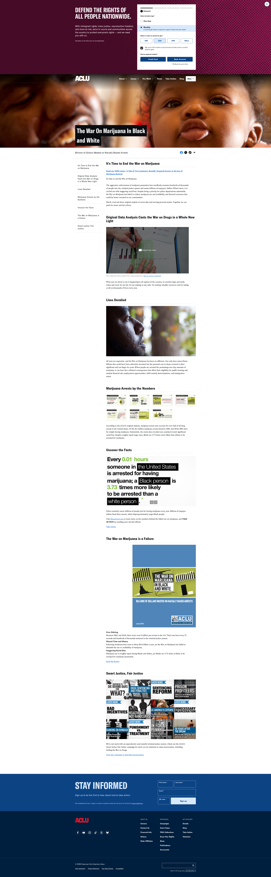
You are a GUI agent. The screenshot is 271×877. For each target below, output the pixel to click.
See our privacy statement (152, 276)
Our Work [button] (147, 79)
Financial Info (146, 832)
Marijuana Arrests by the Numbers (88, 198)
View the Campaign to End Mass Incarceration (125, 755)
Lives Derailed (84, 189)
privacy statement (137, 803)
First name (162, 782)
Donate (185, 824)
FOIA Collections (167, 832)
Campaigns (164, 824)
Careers (143, 824)
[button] (190, 153)
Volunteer (187, 837)
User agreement (80, 868)
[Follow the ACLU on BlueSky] (107, 832)
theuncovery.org (117, 519)
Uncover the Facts (86, 207)
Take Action (170, 79)
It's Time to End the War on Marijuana (88, 166)
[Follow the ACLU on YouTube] (83, 832)
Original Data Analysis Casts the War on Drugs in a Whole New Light (88, 178)
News (159, 79)
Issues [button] (134, 79)
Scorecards (164, 850)
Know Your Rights (167, 837)
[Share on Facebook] (181, 153)
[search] (193, 865)
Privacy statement (93, 868)
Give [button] (189, 79)
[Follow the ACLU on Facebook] (77, 832)
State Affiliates (146, 841)
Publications (165, 845)
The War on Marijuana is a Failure (88, 216)
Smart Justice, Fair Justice (86, 227)
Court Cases (165, 828)
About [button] (122, 79)
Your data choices (107, 868)
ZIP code (162, 799)
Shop (182, 79)
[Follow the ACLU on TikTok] (95, 832)
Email (161, 791)
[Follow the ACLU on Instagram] (89, 832)
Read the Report (112, 661)
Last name (178, 782)
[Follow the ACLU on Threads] (101, 832)
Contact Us (144, 828)
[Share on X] (185, 153)
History (143, 837)
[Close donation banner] (267, 4)
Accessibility (119, 868)
